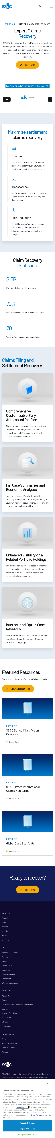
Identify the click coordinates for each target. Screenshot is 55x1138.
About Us (6, 996)
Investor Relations (9, 1013)
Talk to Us (30, 64)
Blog (4, 1039)
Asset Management (10, 952)
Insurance (6, 970)
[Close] (47, 1084)
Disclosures (6, 1026)
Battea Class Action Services (34, 24)
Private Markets (8, 974)
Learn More (14, 742)
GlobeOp (5, 918)
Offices (5, 1022)
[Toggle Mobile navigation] (51, 6)
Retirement (6, 978)
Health (4, 935)
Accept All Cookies (27, 1123)
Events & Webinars (9, 1043)
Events (5, 1009)
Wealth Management (10, 983)
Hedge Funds (7, 965)
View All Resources (20, 688)
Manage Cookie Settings (27, 1135)
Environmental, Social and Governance (17, 1004)
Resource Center (8, 1048)
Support (5, 1052)
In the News (6, 1017)
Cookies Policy (22, 1107)
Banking (5, 957)
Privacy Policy (35, 1115)
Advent (5, 927)
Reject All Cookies (27, 1129)
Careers (5, 1000)
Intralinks (5, 931)
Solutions (10, 24)
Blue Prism (6, 940)
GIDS (4, 922)
